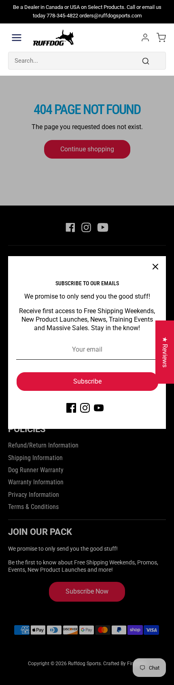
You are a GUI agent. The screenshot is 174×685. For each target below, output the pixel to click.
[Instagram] (85, 408)
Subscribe (87, 381)
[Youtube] (99, 408)
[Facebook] (71, 408)
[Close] (155, 267)
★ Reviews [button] (165, 352)
